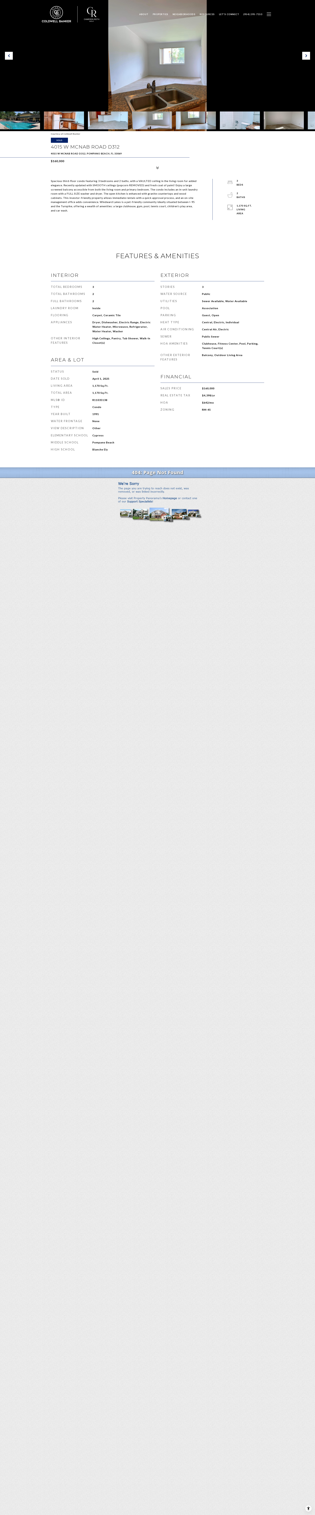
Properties (160, 14)
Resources (207, 14)
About (143, 14)
